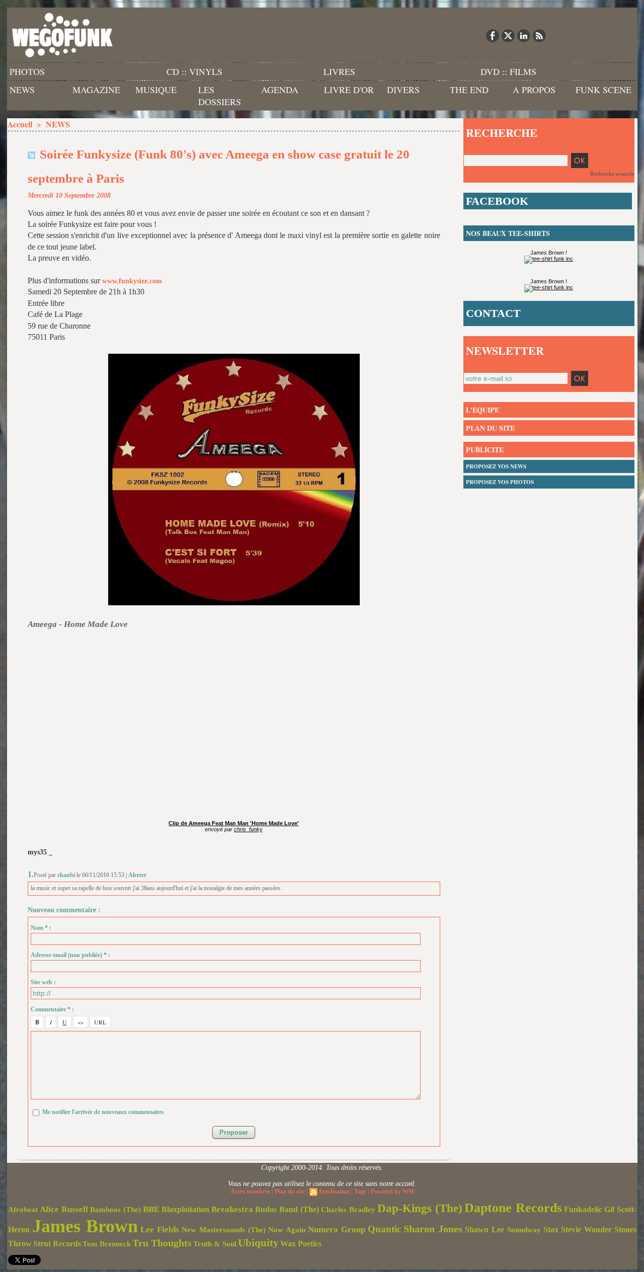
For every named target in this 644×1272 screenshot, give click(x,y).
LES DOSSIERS (219, 96)
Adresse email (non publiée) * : (70, 955)
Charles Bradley (348, 1210)
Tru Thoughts (162, 1242)
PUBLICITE (485, 449)
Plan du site (290, 1191)
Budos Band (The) (287, 1209)
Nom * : (41, 927)
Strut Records (57, 1243)
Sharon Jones (433, 1228)
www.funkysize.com (132, 281)
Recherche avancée (612, 174)
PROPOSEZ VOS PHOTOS (500, 482)
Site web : (43, 982)
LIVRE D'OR (349, 90)
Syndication (334, 1191)
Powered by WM (392, 1191)
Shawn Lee (484, 1229)
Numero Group (336, 1229)
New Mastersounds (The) (224, 1230)
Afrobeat (23, 1210)
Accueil (20, 124)
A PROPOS (534, 90)
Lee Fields (159, 1229)
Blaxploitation (185, 1209)
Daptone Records (513, 1208)
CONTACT (493, 313)
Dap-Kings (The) (419, 1208)
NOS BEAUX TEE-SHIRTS (508, 233)
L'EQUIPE (482, 410)
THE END (469, 90)
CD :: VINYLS (194, 71)
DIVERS (403, 90)
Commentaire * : (52, 1009)
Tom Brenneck (107, 1244)
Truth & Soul (214, 1244)
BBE (151, 1209)
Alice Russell (64, 1209)
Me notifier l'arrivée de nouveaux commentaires (103, 1112)
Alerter (137, 875)
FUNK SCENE (603, 90)
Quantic (384, 1229)
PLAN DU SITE (490, 428)
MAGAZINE (96, 90)
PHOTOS (27, 71)
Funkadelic (583, 1209)
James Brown (85, 1226)
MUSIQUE (156, 90)
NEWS (22, 90)
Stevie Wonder (586, 1229)
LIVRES (339, 71)
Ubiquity (258, 1243)
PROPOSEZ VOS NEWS (496, 466)
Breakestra (232, 1209)
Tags (360, 1191)
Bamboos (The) (115, 1209)
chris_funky (248, 829)
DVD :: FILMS (508, 71)
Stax (550, 1229)
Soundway (524, 1229)
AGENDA (279, 90)
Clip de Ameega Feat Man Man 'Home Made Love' (234, 823)
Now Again (286, 1229)
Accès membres (250, 1191)
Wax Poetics (300, 1243)
